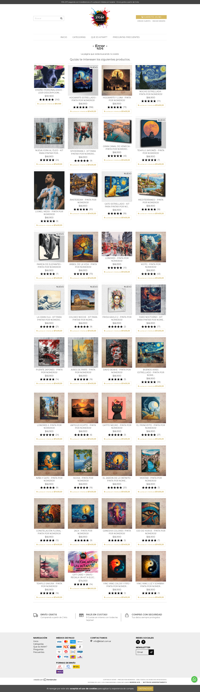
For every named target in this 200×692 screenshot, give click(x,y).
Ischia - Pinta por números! (83, 479)
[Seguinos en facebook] (143, 642)
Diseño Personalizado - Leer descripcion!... (49, 91)
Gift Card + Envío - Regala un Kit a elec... (83, 576)
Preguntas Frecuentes (126, 37)
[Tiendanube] (45, 680)
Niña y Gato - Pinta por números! (49, 479)
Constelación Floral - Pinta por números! (49, 532)
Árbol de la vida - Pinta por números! (83, 265)
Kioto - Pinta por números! (151, 265)
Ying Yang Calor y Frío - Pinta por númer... (117, 585)
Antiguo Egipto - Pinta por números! (83, 426)
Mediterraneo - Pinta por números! (150, 201)
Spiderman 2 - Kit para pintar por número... (83, 152)
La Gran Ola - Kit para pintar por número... (49, 318)
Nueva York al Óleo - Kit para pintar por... (49, 151)
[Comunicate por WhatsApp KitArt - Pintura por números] (194, 679)
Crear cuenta (144, 21)
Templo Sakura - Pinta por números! (49, 585)
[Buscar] (61, 18)
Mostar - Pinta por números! (151, 479)
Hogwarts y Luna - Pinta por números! (117, 99)
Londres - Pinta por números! (117, 259)
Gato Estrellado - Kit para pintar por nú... (117, 205)
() (152, 17)
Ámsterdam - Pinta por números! (83, 201)
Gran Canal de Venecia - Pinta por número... (117, 147)
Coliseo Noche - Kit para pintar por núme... (83, 318)
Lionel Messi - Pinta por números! (49, 212)
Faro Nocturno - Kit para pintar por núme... (150, 318)
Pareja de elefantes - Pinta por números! (49, 265)
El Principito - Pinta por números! (150, 426)
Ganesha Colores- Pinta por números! (117, 532)
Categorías (79, 37)
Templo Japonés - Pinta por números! (150, 151)
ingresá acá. (135, 682)
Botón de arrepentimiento (155, 682)
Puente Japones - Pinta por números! (49, 371)
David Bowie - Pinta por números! (117, 371)
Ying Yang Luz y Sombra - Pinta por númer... (151, 585)
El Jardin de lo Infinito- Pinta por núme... (117, 479)
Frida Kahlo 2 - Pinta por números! (116, 318)
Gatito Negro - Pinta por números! (117, 426)
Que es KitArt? (99, 37)
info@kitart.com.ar (102, 641)
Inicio (63, 37)
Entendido (145, 688)
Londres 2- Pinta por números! (49, 426)
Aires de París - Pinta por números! (83, 371)
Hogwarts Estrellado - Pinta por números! (83, 99)
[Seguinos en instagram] (138, 642)
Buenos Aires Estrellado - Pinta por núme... (150, 372)
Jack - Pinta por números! (83, 532)
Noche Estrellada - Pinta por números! (150, 92)
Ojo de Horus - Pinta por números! (150, 532)
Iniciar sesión (159, 21)
